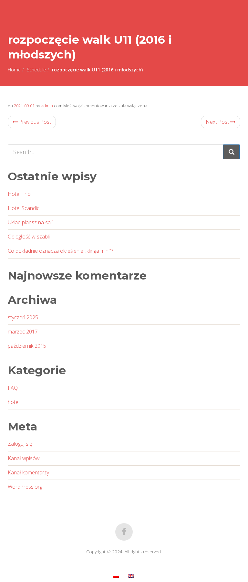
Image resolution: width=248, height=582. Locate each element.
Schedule (36, 70)
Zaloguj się (20, 443)
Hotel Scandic (23, 208)
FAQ (13, 387)
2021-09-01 (24, 106)
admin (47, 106)
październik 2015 (27, 345)
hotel (13, 402)
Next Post (218, 121)
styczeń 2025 (23, 317)
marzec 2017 (23, 331)
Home (14, 70)
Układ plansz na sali (30, 222)
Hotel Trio (19, 193)
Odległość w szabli (29, 236)
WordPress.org (25, 486)
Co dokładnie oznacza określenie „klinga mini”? (60, 250)
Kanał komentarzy (28, 472)
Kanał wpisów (24, 458)
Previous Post (34, 121)
